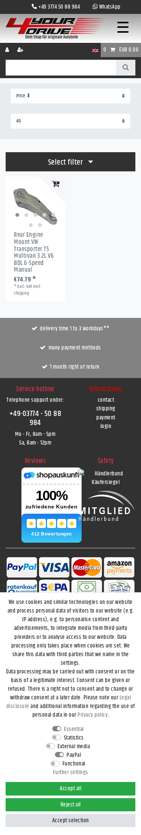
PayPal (74, 755)
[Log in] (8, 50)
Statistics (74, 738)
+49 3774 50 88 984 (59, 7)
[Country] (95, 50)
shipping (105, 408)
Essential (74, 729)
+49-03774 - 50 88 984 (35, 418)
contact (106, 400)
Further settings (70, 772)
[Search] (125, 68)
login (106, 426)
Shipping (21, 293)
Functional (73, 763)
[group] (35, 206)
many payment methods (75, 347)
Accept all (70, 788)
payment (105, 417)
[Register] (21, 50)
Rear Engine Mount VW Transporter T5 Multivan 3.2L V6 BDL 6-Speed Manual (34, 252)
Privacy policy (92, 715)
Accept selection (70, 820)
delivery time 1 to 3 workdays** (75, 328)
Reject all (71, 804)
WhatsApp (110, 7)
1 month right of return (75, 367)
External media (74, 746)
